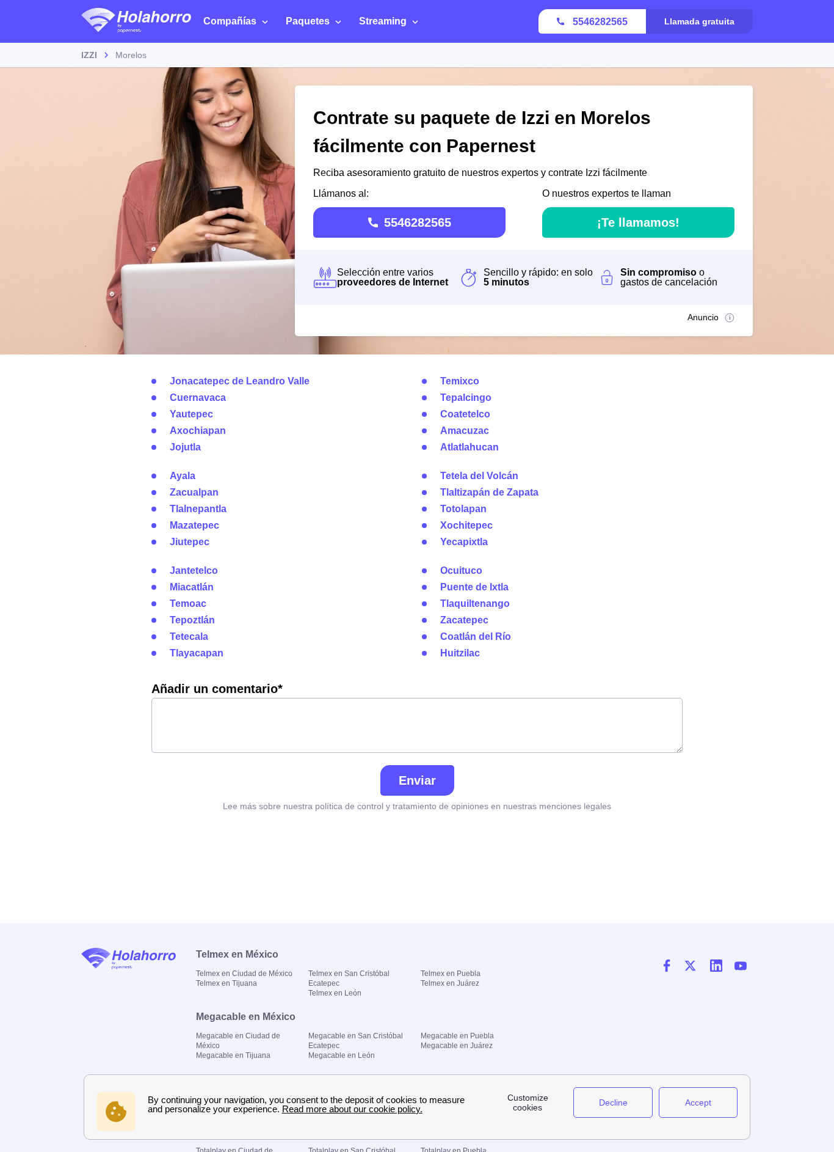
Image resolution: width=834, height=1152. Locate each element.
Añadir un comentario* (217, 688)
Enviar (417, 780)
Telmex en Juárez (450, 983)
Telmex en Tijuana (226, 983)
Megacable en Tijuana (233, 1055)
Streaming (383, 21)
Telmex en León (334, 993)
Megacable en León (341, 1055)
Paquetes (308, 21)
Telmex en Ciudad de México (244, 973)
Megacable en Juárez (457, 1045)
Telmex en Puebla (450, 973)
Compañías (229, 21)
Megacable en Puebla (457, 1036)
